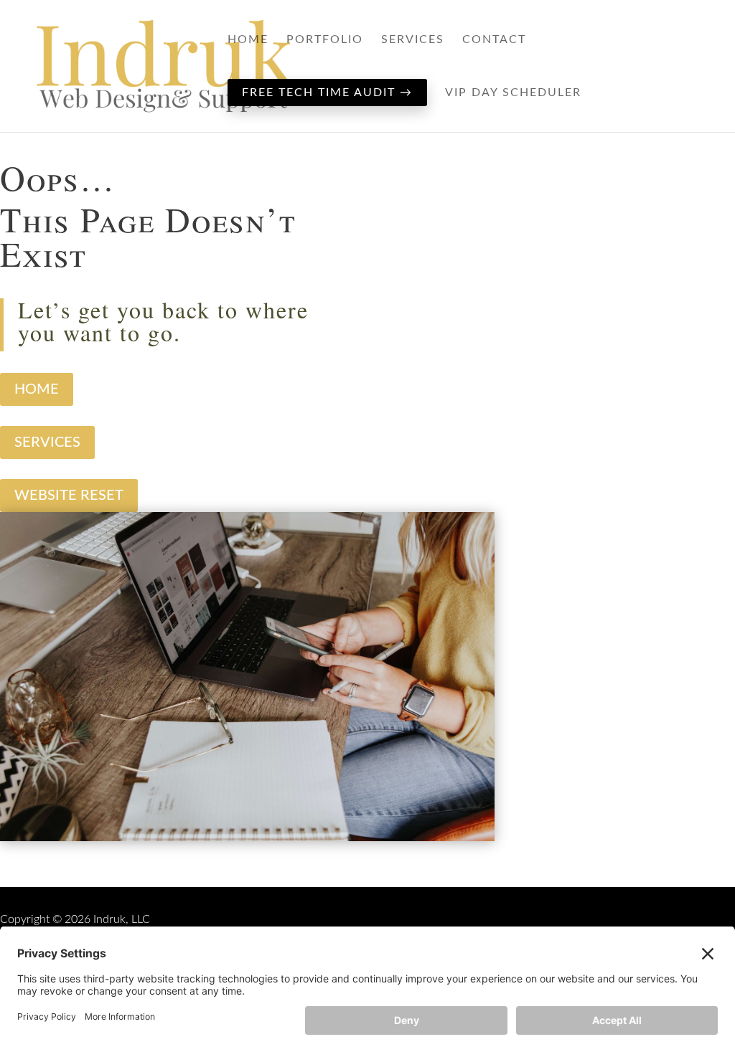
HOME (36, 389)
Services (412, 39)
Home (248, 39)
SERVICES (47, 442)
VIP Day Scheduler (513, 92)
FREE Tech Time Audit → (327, 92)
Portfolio (324, 39)
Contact (494, 39)
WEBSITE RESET (68, 495)
